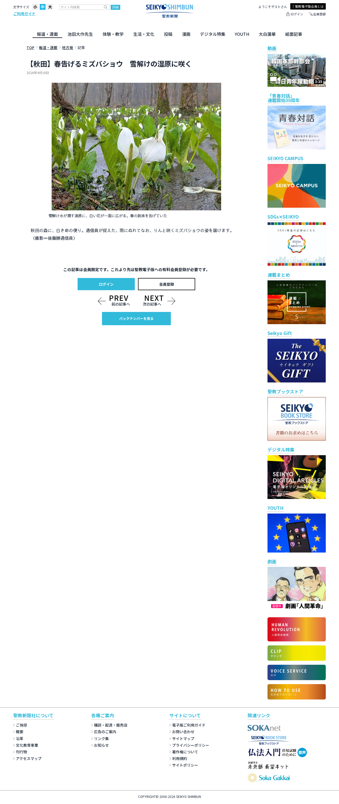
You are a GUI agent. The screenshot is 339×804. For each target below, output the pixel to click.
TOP (30, 47)
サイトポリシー (185, 765)
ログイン (297, 14)
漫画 (186, 34)
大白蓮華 (267, 34)
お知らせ (101, 745)
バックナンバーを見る (136, 318)
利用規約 (179, 758)
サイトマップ (183, 738)
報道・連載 (47, 34)
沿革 (19, 738)
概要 (19, 731)
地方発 (67, 47)
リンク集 (101, 738)
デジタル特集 (212, 34)
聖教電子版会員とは (309, 6)
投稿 (168, 34)
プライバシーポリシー (190, 745)
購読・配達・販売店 (110, 725)
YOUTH (242, 34)
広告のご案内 (105, 731)
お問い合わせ (183, 731)
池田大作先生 (80, 34)
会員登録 (319, 14)
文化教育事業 (27, 745)
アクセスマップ (29, 758)
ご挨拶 (21, 725)
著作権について (185, 751)
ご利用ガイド (24, 13)
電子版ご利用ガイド (189, 725)
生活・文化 (143, 34)
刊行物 (21, 751)
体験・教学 (113, 34)
